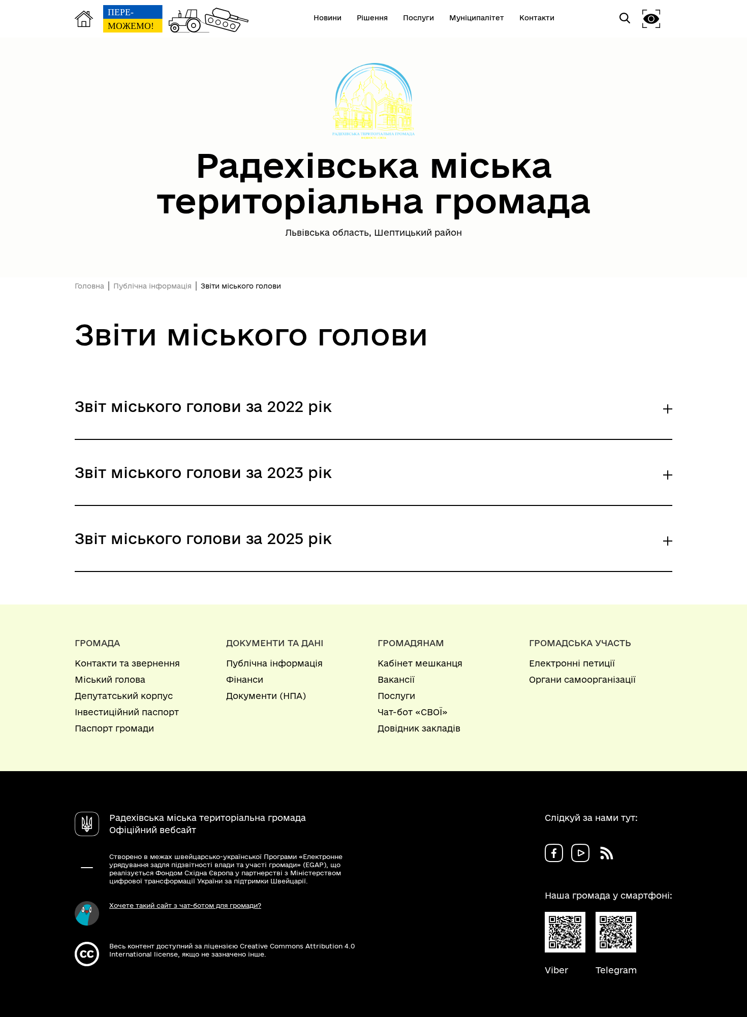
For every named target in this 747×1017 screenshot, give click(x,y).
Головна (89, 286)
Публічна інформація (152, 286)
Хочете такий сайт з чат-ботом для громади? (185, 905)
